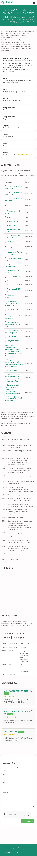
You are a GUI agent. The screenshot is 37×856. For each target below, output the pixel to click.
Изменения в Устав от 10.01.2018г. (14, 237)
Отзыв (5, 793)
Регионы (10, 19)
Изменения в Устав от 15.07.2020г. (14, 247)
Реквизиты (11, 281)
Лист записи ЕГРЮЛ (14, 337)
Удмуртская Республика (21, 19)
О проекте (29, 847)
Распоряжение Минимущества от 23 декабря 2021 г (12, 316)
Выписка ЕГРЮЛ (13, 370)
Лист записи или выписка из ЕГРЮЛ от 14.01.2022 (12, 324)
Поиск (15, 847)
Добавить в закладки (19, 849)
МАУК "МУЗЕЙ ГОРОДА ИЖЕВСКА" (18, 691)
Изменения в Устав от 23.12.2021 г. (14, 253)
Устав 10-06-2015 (13, 225)
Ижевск (31, 19)
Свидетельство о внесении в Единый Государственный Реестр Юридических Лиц (14, 363)
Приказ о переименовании (11, 265)
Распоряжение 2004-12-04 (13, 272)
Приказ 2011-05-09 (13, 277)
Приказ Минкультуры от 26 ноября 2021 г (13, 332)
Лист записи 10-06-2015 (12, 290)
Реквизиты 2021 (12, 310)
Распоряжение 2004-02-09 (13, 212)
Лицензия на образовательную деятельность (11, 303)
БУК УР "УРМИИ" (11, 731)
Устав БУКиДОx (12, 221)
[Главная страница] (8, 2)
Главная (4, 19)
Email (5, 783)
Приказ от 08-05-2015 (14, 285)
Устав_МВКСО (12, 217)
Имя (4, 775)
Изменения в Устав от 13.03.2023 (14, 259)
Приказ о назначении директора (13, 187)
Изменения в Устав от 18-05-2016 (14, 230)
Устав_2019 (11, 242)
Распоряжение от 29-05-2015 (13, 296)
